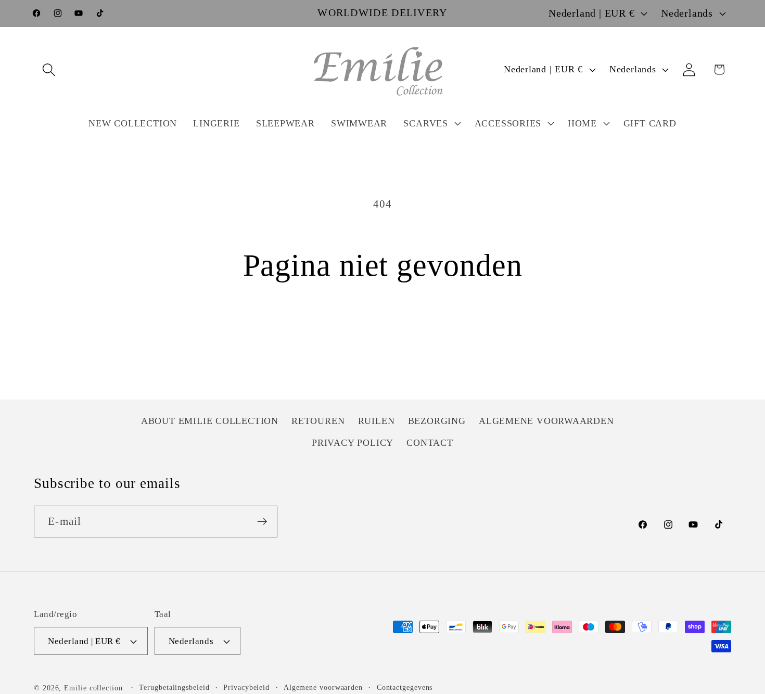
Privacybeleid (246, 687)
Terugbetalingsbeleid (174, 687)
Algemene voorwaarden (323, 687)
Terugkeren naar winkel (382, 334)
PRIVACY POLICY (352, 443)
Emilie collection (93, 688)
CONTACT (429, 443)
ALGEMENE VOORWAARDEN (546, 421)
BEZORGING (437, 421)
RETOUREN (318, 421)
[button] (48, 69)
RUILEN (376, 421)
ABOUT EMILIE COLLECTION (209, 421)
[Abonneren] (262, 521)
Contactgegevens (405, 687)
